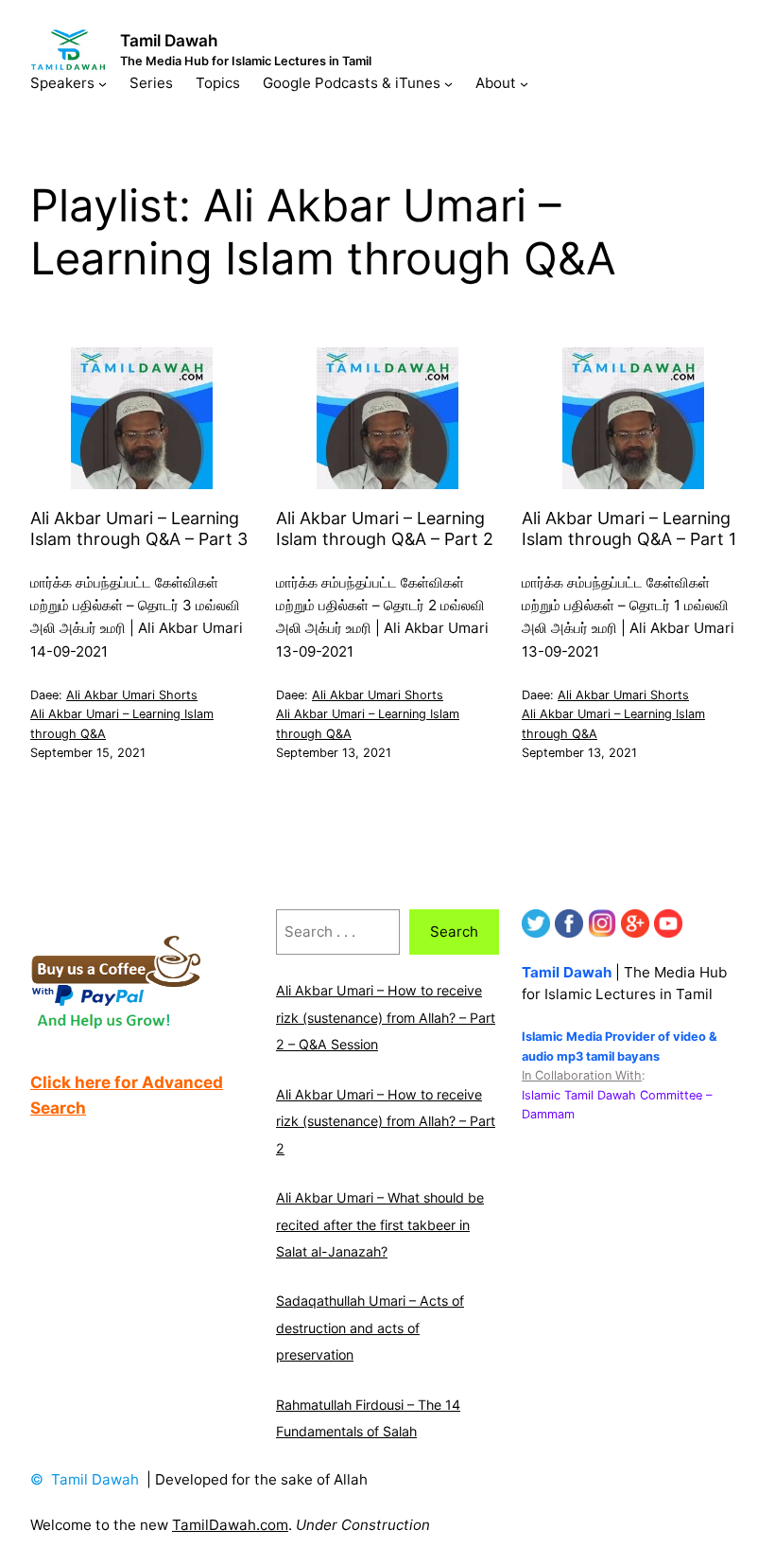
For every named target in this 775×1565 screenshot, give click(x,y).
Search (454, 932)
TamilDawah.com (230, 1525)
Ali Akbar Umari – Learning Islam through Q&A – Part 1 (629, 528)
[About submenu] (524, 83)
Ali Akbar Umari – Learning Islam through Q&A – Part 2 (384, 528)
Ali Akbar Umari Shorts (132, 695)
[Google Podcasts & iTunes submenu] (448, 83)
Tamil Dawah (169, 40)
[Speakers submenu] (102, 83)
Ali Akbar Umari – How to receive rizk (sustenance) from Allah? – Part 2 (385, 1121)
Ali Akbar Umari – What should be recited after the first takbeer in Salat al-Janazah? (380, 1224)
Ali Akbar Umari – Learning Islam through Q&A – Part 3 (139, 528)
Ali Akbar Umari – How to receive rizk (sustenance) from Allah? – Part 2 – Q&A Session (385, 1017)
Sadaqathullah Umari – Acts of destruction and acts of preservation (370, 1327)
